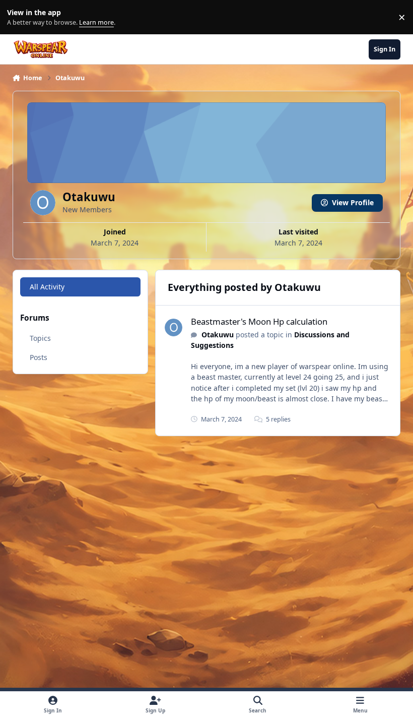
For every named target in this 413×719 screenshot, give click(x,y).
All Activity (47, 286)
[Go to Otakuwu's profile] (173, 327)
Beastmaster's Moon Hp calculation (259, 321)
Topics (40, 338)
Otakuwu (217, 334)
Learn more (19, 17)
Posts (38, 357)
